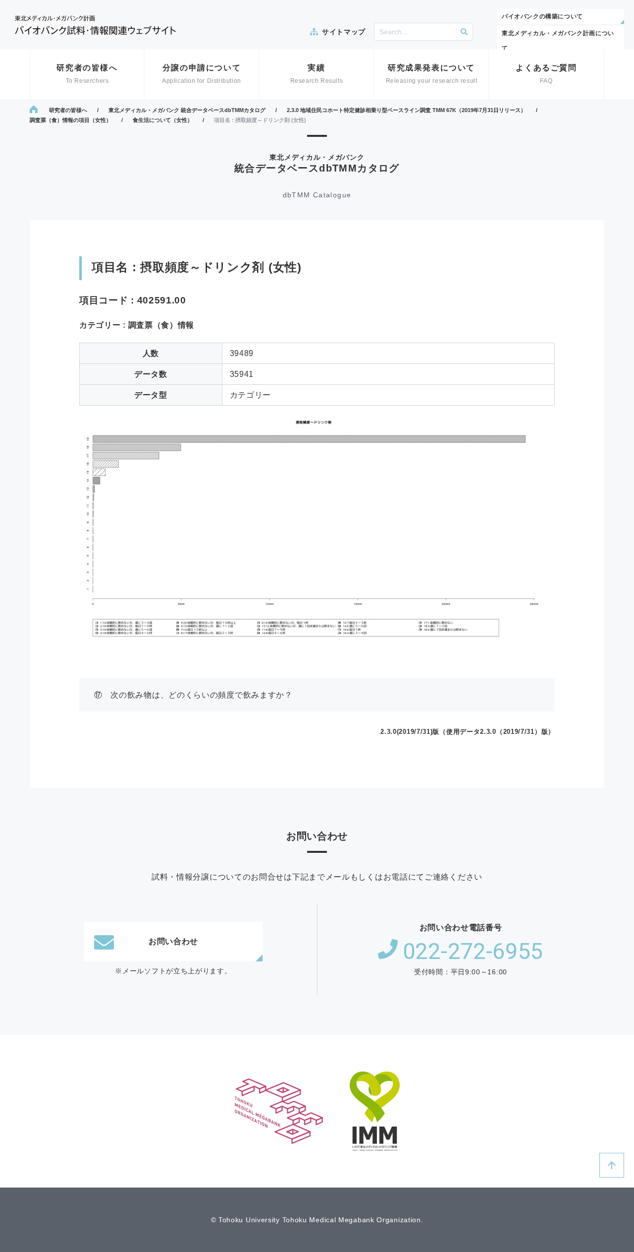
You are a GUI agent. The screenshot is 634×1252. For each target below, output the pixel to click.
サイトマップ (344, 32)
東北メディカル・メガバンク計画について (558, 41)
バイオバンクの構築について (542, 16)
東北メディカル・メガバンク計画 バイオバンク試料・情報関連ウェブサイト (95, 25)
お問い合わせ (173, 941)
